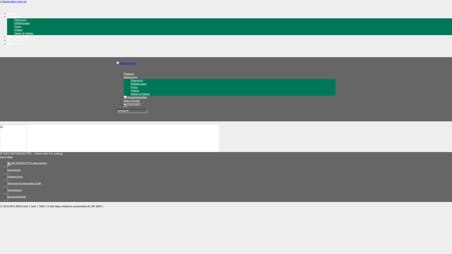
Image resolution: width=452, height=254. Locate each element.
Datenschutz (15, 176)
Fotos (17, 26)
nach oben (6, 157)
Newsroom (14, 16)
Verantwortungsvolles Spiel (24, 183)
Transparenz (14, 190)
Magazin (12, 13)
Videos (18, 30)
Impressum (13, 170)
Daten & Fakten (23, 33)
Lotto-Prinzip (15, 40)
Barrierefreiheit (16, 196)
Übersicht (20, 20)
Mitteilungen (22, 23)
